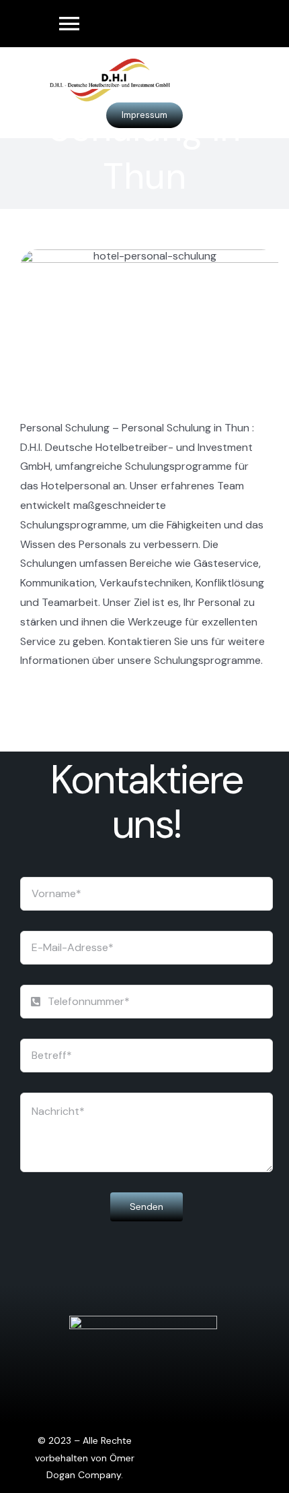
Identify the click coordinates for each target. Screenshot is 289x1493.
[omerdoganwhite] (143, 1321)
